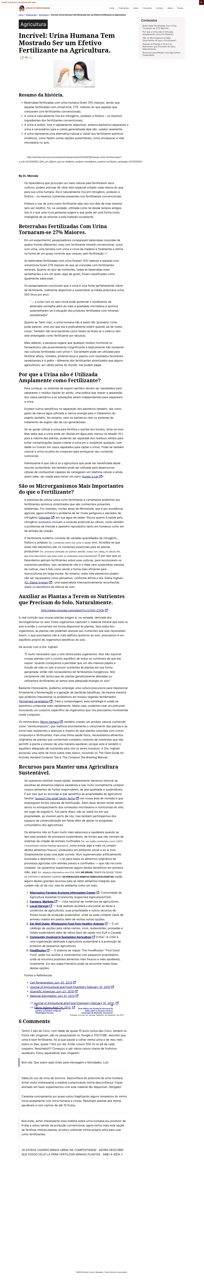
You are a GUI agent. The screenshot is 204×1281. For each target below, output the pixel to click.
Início (21, 15)
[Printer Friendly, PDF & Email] (74, 58)
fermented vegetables (34, 701)
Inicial (111, 8)
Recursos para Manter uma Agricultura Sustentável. (161, 53)
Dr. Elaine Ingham (36, 582)
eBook (170, 8)
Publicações (124, 8)
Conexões (147, 8)
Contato (159, 8)
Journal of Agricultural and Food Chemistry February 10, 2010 (70, 987)
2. (69, 351)
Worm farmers (50, 722)
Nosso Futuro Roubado (38, 8)
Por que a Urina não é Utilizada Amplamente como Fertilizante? (158, 33)
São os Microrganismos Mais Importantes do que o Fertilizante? (159, 39)
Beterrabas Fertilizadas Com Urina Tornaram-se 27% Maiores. (159, 27)
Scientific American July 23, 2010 (52, 991)
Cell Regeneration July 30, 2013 (51, 982)
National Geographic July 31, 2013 (52, 996)
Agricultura (44, 15)
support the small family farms (55, 798)
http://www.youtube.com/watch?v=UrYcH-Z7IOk (72, 610)
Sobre (135, 8)
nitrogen (44, 517)
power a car (90, 476)
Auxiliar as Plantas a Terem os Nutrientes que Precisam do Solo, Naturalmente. (159, 46)
